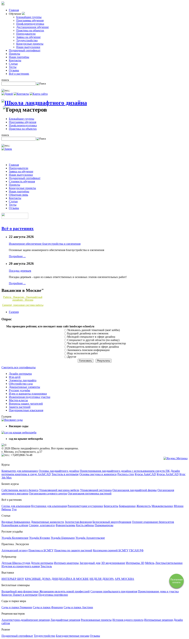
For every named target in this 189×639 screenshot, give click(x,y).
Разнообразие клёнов (14, 525)
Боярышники (127, 506)
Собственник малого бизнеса (19, 490)
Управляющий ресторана (96, 490)
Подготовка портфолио (53, 594)
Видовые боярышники (15, 521)
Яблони (178, 506)
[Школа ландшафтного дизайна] (44, 102)
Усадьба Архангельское (90, 537)
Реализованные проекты (96, 619)
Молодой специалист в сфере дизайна (91, 336)
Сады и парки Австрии (78, 607)
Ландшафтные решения (65, 619)
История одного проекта (127, 619)
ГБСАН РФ (136, 550)
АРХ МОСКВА (124, 578)
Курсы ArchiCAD (168, 474)
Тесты (12, 67)
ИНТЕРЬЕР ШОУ (12, 578)
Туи (14, 509)
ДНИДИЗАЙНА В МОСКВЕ (70, 578)
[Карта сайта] (39, 93)
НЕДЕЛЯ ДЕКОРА (102, 578)
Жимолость (143, 506)
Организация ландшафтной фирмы (134, 490)
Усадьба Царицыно (63, 537)
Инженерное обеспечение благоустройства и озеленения (44, 243)
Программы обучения (30, 20)
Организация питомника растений (89, 493)
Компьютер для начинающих (19, 470)
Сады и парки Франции (48, 607)
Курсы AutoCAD (145, 474)
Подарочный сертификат (24, 50)
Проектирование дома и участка (158, 591)
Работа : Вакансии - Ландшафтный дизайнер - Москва (22, 298)
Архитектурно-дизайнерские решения (25, 619)
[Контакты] (21, 93)
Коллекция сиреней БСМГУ (110, 550)
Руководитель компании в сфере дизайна (93, 346)
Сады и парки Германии (16, 607)
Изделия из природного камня (20, 566)
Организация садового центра (48, 493)
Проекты (14, 53)
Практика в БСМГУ (41, 550)
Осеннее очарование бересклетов (153, 521)
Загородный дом (90, 563)
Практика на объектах (30, 30)
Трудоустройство (27, 40)
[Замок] (6, 148)
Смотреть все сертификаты (18, 367)
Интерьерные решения (158, 619)
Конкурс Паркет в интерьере (19, 594)
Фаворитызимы (65, 525)
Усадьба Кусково (39, 537)
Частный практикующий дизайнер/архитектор (96, 343)
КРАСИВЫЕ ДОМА (38, 578)
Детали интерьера (42, 563)
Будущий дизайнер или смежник (88, 333)
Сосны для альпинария (15, 506)
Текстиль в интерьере (65, 474)
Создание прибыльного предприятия (113, 591)
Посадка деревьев (20, 270)
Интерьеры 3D (135, 563)
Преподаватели (26, 33)
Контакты (15, 60)
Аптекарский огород (14, 550)
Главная (14, 10)
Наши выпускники (28, 47)
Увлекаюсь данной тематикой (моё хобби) (93, 330)
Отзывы (14, 70)
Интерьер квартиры (66, 563)
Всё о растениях (19, 73)
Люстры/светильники (169, 563)
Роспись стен (125, 474)
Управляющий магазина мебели (59, 490)
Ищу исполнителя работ (82, 353)
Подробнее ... (17, 256)
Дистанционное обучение (32, 27)
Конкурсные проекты (29, 43)
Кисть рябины (85, 525)
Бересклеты (111, 506)
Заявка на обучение (28, 37)
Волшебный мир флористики (20, 591)
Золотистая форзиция (78, 521)
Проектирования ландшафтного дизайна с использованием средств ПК (125, 470)
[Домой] (7, 93)
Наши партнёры (19, 57)
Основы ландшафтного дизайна (59, 470)
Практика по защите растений (73, 550)
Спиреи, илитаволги (42, 525)
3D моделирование (113, 563)
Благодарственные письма (72, 635)
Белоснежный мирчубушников (111, 521)
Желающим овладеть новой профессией (64, 591)
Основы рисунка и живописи (98, 474)
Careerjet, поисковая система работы (22, 305)
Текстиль (46, 566)
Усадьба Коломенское (14, 537)
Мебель (149, 563)
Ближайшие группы (29, 17)
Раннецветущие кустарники (85, 506)
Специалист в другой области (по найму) (93, 340)
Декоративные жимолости (47, 521)
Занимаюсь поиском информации (88, 350)
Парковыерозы (104, 525)
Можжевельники (162, 506)
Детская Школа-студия (15, 563)
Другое (71, 356)
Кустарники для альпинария (49, 506)
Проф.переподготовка (30, 23)
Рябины (6, 509)
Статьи (13, 63)
